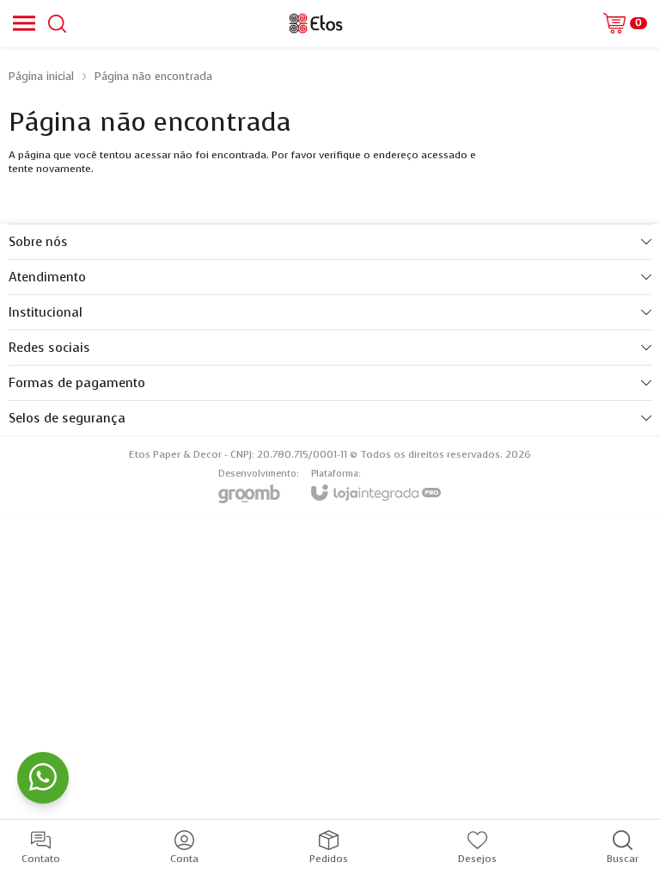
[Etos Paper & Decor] (315, 23)
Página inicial (41, 76)
